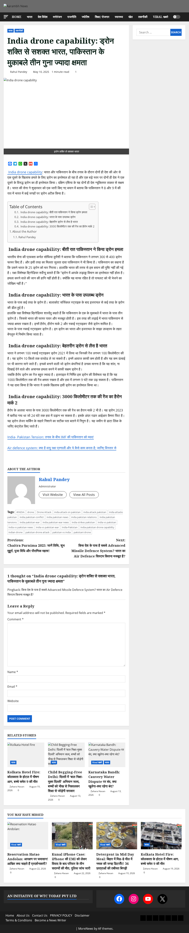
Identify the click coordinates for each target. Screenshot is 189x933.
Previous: (36, 545)
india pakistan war (30, 522)
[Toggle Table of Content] (90, 207)
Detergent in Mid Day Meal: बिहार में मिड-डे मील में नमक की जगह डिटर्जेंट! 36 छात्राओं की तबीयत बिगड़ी (115, 861)
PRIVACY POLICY (61, 915)
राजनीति (71, 17)
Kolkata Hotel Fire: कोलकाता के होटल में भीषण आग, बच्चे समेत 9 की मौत (23, 777)
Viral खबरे (160, 17)
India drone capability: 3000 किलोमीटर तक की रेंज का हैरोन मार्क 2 (57, 226)
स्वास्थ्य (119, 17)
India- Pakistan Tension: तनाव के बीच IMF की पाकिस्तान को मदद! (50, 437)
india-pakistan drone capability (97, 527)
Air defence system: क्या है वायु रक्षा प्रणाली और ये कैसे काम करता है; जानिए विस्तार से (61, 448)
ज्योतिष (85, 17)
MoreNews (85, 929)
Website (13, 701)
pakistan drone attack (37, 532)
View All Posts (84, 494)
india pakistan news (57, 517)
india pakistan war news (56, 522)
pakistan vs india (61, 532)
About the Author (24, 231)
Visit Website (53, 494)
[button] (6, 16)
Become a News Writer (50, 920)
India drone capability (24, 172)
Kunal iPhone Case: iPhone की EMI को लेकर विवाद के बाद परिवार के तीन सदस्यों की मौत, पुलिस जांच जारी (71, 861)
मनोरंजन (57, 17)
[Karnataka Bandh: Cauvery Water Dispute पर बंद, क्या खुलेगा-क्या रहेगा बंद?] (106, 755)
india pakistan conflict (32, 517)
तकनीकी (142, 17)
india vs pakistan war (47, 527)
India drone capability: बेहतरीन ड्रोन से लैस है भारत (49, 222)
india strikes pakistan (83, 522)
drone (30, 512)
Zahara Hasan (17, 786)
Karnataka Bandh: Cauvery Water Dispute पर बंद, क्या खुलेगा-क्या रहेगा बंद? (104, 779)
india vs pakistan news (20, 527)
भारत (29, 17)
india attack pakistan (94, 512)
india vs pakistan (107, 522)
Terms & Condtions (19, 920)
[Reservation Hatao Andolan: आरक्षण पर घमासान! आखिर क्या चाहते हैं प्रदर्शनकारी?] (27, 835)
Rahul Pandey (18, 72)
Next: (98, 548)
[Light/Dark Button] (176, 17)
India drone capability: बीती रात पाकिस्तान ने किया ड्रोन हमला (53, 212)
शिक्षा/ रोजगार (102, 17)
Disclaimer (82, 915)
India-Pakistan (70, 527)
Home (16, 17)
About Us (23, 915)
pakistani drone (82, 532)
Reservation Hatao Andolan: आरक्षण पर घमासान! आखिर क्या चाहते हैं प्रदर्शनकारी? (27, 859)
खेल (130, 17)
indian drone (15, 532)
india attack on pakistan (67, 512)
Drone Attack (44, 512)
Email (12, 687)
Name (12, 672)
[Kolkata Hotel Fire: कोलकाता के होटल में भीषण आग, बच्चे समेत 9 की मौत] (25, 755)
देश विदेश (42, 17)
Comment (15, 619)
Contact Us (39, 915)
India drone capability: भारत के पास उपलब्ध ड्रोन (47, 217)
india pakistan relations (84, 517)
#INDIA (20, 512)
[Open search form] (184, 17)
